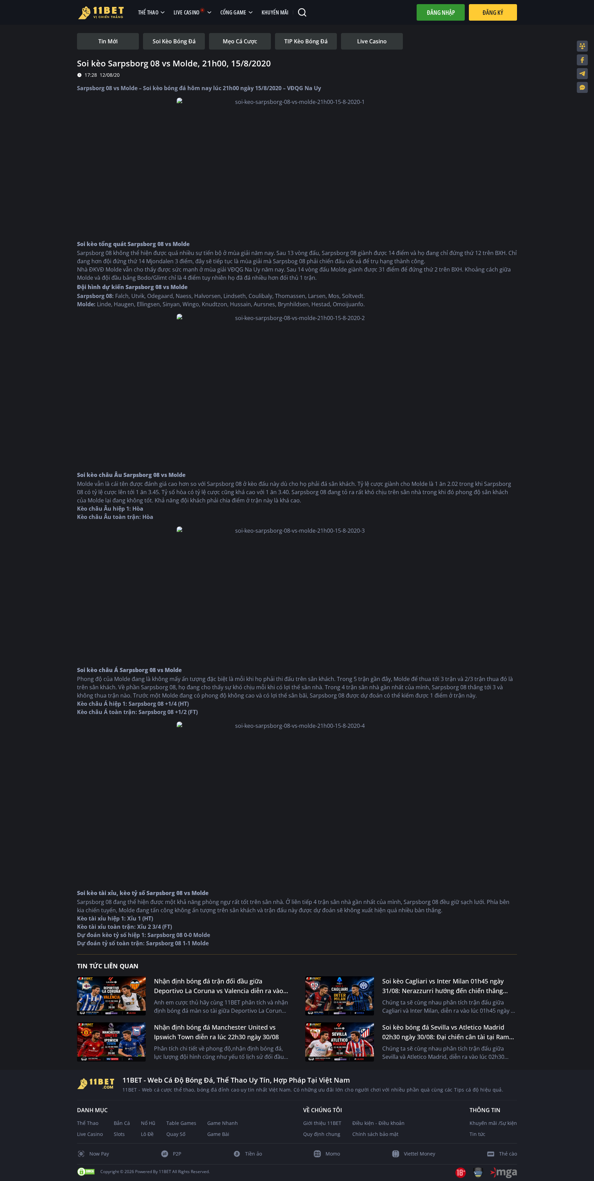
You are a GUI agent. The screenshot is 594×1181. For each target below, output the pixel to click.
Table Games (181, 1123)
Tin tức (477, 1134)
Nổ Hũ (148, 1123)
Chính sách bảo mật (375, 1134)
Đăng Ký (493, 12)
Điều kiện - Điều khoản (378, 1123)
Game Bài (218, 1134)
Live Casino (90, 1134)
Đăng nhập (441, 12)
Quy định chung (321, 1134)
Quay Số (175, 1134)
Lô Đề (147, 1134)
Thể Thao (87, 1123)
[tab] (108, 41)
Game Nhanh (222, 1123)
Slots (119, 1134)
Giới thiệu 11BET (322, 1123)
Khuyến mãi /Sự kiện (493, 1123)
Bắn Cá (122, 1123)
